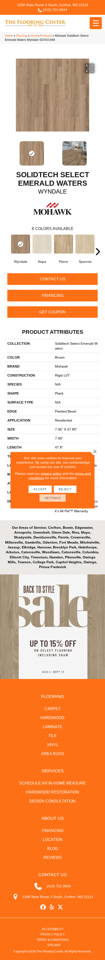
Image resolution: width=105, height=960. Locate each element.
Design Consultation (52, 801)
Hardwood (52, 718)
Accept (40, 489)
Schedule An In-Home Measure (52, 783)
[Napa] (42, 244)
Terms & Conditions (53, 939)
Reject (65, 489)
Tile (52, 736)
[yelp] (51, 907)
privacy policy (51, 473)
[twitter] (60, 907)
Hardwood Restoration (52, 792)
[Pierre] (63, 244)
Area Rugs (52, 754)
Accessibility (52, 929)
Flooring (21, 35)
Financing (52, 295)
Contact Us (52, 279)
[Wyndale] (20, 244)
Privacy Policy (53, 934)
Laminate (52, 727)
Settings (52, 498)
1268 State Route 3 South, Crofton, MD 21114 (52, 5)
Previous (7, 151)
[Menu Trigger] (96, 23)
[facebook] (43, 907)
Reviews (52, 857)
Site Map (54, 945)
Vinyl (33, 35)
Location (53, 839)
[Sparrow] (85, 244)
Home (9, 35)
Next (97, 151)
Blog (52, 848)
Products (46, 35)
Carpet (52, 709)
